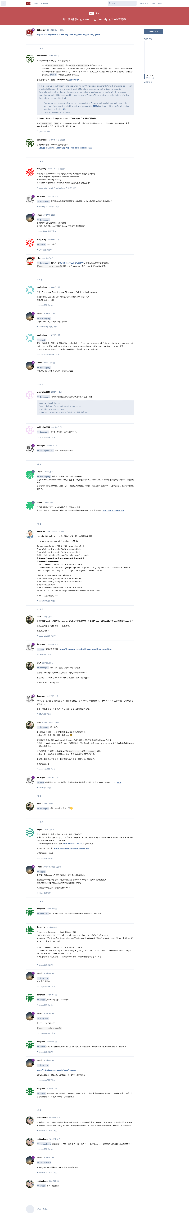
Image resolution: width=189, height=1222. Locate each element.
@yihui (53, 75)
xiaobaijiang (45, 318)
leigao (42, 872)
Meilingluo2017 (46, 450)
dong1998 (44, 978)
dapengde (44, 432)
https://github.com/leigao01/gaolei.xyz (71, 848)
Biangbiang (44, 201)
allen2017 (44, 914)
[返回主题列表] (3, 3)
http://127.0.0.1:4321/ (72, 843)
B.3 (64, 109)
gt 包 (119, 782)
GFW (42, 649)
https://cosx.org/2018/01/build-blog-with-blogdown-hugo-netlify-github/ (69, 34)
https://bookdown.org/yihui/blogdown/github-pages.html (85, 649)
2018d (95, 106)
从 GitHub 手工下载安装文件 (72, 263)
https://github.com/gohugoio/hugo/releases (56, 1070)
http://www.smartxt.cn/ (113, 510)
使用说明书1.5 (74, 79)
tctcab (42, 244)
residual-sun (45, 1144)
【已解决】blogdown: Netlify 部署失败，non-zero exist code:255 (64, 148)
